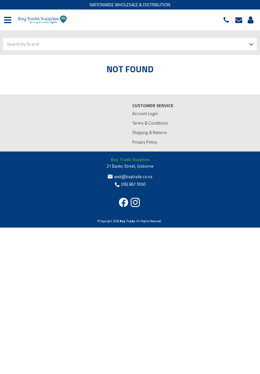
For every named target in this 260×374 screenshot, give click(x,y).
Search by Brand (23, 44)
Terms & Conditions (150, 123)
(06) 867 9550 (228, 19)
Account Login (145, 113)
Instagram (135, 202)
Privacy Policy (144, 142)
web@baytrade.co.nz (240, 19)
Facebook (123, 202)
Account (249, 20)
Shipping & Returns (149, 132)
